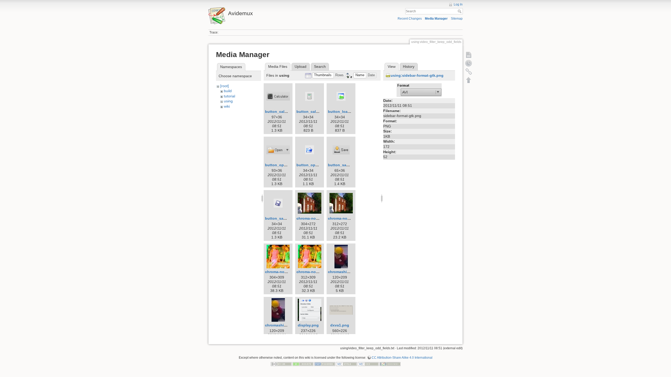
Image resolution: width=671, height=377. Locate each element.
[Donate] (303, 364)
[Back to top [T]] (468, 80)
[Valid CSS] (368, 364)
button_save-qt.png (283, 218)
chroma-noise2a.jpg (283, 272)
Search (460, 11)
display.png (308, 325)
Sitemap (457, 18)
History (408, 66)
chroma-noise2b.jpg (314, 272)
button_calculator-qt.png (319, 111)
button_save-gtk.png (347, 165)
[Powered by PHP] (324, 364)
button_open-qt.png (314, 165)
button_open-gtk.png (284, 165)
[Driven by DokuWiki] (390, 364)
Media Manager (436, 18)
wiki (227, 106)
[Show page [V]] (468, 55)
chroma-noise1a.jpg (314, 218)
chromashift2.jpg (280, 325)
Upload (300, 66)
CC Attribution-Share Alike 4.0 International (402, 357)
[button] (323, 76)
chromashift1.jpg (343, 272)
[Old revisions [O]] (468, 63)
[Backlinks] (468, 71)
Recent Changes (410, 18)
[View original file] (419, 89)
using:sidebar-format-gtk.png (417, 75)
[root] (224, 86)
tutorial (229, 96)
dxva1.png (339, 325)
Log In (458, 4)
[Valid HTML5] (346, 364)
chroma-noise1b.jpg (346, 218)
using (228, 101)
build (228, 91)
